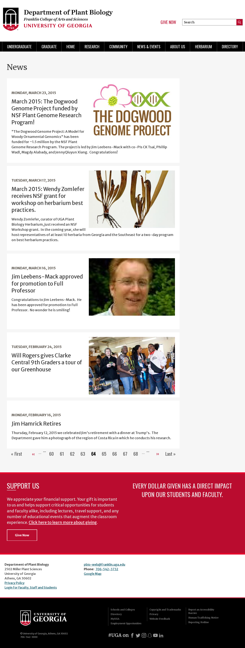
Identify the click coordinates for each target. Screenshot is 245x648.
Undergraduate (19, 46)
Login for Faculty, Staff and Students (31, 587)
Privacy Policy (14, 583)
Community (118, 46)
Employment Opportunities (126, 623)
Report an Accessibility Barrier (201, 611)
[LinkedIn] (161, 635)
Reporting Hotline (198, 622)
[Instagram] (144, 635)
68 (137, 453)
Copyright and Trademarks (165, 609)
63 (84, 453)
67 (126, 453)
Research (92, 46)
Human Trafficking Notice (203, 617)
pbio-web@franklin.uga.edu (104, 564)
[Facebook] (132, 635)
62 (74, 453)
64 (95, 453)
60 (53, 453)
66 (116, 453)
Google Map (92, 574)
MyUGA (115, 618)
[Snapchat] (149, 635)
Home (70, 46)
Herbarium (203, 46)
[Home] (59, 19)
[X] (138, 635)
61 (63, 453)
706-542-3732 (107, 569)
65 (105, 453)
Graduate (49, 46)
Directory (230, 46)
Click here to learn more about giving (63, 522)
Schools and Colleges (123, 609)
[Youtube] (155, 635)
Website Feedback (159, 618)
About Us (177, 46)
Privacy (153, 614)
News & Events (148, 46)
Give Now (168, 22)
